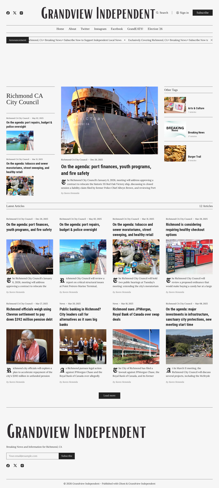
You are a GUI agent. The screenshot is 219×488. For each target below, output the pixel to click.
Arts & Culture (196, 108)
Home (60, 28)
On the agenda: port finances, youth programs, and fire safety (106, 170)
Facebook (117, 28)
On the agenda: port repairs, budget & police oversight (29, 124)
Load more (109, 395)
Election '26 (155, 28)
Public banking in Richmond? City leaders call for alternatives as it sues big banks (80, 317)
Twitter (85, 28)
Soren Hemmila (71, 193)
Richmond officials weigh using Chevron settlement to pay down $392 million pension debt (29, 314)
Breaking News (196, 132)
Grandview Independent (85, 483)
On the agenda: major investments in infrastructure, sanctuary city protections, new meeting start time (189, 317)
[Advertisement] (109, 65)
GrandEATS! (135, 28)
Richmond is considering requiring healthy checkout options (185, 229)
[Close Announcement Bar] (212, 40)
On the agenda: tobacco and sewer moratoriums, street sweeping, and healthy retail (27, 168)
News (62, 304)
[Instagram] (21, 13)
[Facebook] (8, 13)
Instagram (100, 28)
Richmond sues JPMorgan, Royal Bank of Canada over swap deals (136, 314)
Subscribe (203, 12)
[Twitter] (14, 13)
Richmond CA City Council (17, 118)
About (72, 28)
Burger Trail (194, 156)
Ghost (122, 483)
